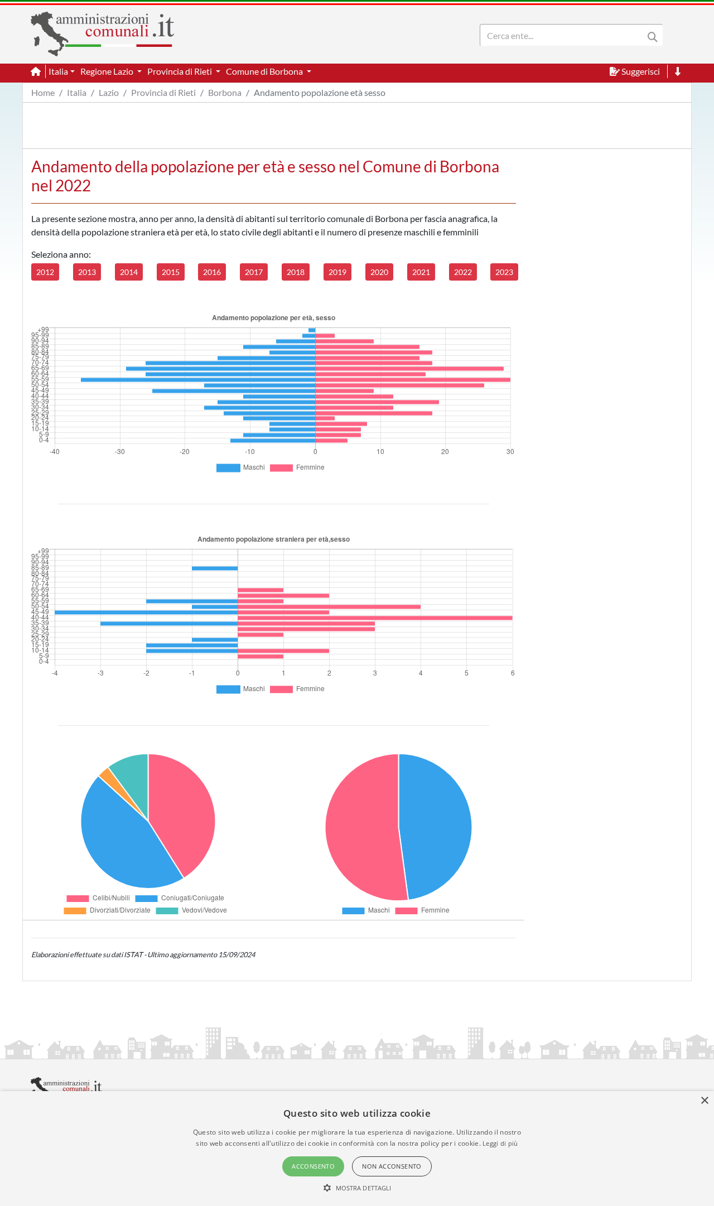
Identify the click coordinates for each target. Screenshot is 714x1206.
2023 (504, 272)
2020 (379, 272)
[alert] (357, 1148)
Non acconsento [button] (392, 1166)
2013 (87, 272)
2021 (421, 272)
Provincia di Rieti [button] (180, 71)
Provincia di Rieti (163, 92)
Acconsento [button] (313, 1166)
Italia (76, 92)
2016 (212, 272)
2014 (129, 272)
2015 (171, 272)
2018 (296, 272)
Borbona (225, 92)
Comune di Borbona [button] (265, 71)
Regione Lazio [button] (107, 71)
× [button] (704, 1101)
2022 (463, 272)
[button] (357, 1187)
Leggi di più (500, 1143)
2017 (254, 272)
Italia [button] (58, 71)
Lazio (109, 92)
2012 (45, 272)
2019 (337, 272)
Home (43, 92)
